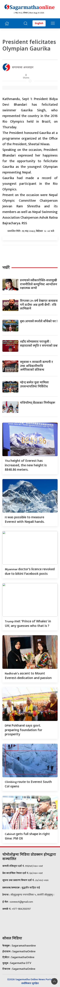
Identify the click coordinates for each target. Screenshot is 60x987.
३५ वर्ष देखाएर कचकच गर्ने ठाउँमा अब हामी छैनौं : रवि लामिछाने (39, 304)
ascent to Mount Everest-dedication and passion (28, 675)
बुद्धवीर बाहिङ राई (31, 887)
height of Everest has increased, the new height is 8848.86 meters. (26, 465)
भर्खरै (6, 267)
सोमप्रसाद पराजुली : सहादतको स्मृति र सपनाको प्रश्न (39, 343)
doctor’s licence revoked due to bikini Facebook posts (30, 571)
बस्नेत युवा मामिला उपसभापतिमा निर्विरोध (34, 384)
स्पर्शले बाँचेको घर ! (38, 321)
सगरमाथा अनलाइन (22, 67)
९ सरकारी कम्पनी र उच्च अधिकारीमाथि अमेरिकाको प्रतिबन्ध (36, 365)
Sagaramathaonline (24, 945)
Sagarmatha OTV (20, 963)
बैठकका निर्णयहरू (37, 402)
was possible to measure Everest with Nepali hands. (25, 519)
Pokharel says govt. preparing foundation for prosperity (23, 729)
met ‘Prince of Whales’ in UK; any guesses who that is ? (28, 623)
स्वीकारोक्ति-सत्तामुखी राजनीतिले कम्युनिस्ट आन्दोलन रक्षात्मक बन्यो (38, 284)
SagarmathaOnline (24, 951)
